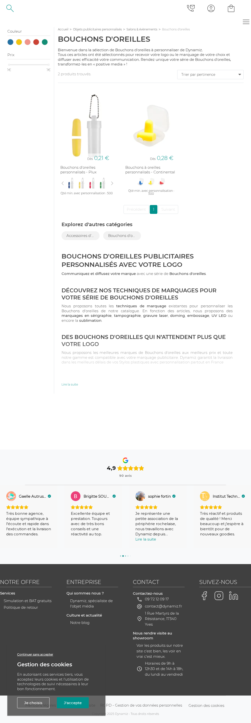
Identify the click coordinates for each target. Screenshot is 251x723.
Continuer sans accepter (35, 654)
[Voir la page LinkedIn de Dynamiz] (233, 596)
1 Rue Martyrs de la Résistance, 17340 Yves (162, 619)
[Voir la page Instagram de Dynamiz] (219, 596)
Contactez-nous (148, 593)
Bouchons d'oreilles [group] (124, 235)
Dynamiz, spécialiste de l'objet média (91, 603)
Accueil (63, 29)
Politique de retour (21, 607)
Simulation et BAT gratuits (27, 600)
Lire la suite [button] (145, 539)
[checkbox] (10, 42)
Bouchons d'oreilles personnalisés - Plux (78, 170)
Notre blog (79, 622)
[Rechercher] (10, 8)
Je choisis (33, 702)
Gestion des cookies (206, 705)
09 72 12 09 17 (157, 599)
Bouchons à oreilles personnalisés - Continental (150, 170)
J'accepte (73, 702)
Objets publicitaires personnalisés (97, 29)
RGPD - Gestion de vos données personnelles (141, 705)
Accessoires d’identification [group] (83, 235)
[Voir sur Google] (11, 496)
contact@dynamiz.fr (163, 606)
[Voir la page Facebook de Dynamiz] (204, 596)
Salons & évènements (141, 29)
